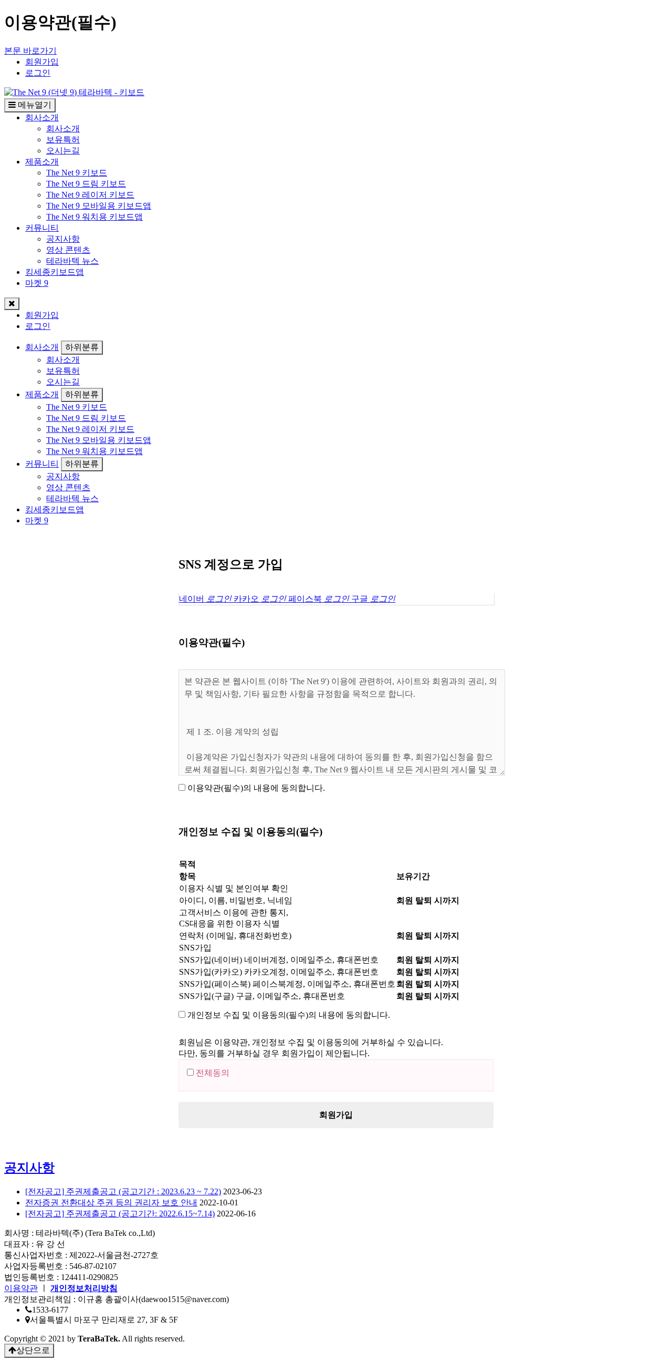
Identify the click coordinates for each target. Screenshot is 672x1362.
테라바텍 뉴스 (72, 260)
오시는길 (63, 150)
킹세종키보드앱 (54, 271)
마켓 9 (36, 282)
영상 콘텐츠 (68, 249)
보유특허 (63, 139)
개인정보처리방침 (84, 1288)
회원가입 (42, 61)
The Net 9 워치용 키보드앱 (94, 216)
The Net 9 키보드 (76, 172)
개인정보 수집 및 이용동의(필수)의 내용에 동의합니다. (288, 1014)
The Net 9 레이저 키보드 (90, 194)
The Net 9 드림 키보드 (86, 183)
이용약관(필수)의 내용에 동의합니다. (256, 787)
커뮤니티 (42, 227)
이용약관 (21, 1288)
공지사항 (63, 238)
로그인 (37, 72)
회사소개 (42, 117)
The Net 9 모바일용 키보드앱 (98, 205)
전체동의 (212, 1072)
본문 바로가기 (30, 50)
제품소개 (42, 161)
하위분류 (82, 347)
